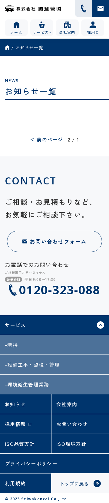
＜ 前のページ (46, 139)
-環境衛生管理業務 (27, 384)
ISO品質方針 (20, 443)
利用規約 (15, 483)
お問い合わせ (72, 424)
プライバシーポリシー (31, 463)
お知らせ (15, 404)
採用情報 (15, 424)
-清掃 (11, 344)
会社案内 (66, 404)
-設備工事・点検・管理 (32, 364)
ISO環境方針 (71, 443)
